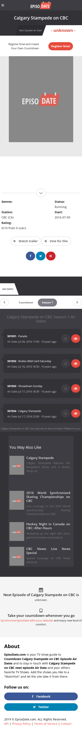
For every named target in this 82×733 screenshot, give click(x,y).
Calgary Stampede (40, 458)
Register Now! (60, 46)
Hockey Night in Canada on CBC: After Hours (48, 526)
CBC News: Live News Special (48, 551)
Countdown (26, 302)
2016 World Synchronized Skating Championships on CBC (48, 497)
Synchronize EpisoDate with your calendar (27, 620)
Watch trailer (28, 241)
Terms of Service (45, 724)
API (6, 724)
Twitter (43, 707)
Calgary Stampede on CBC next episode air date (27, 428)
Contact (66, 724)
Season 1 (47, 302)
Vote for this (58, 241)
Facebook (43, 696)
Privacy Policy (21, 724)
